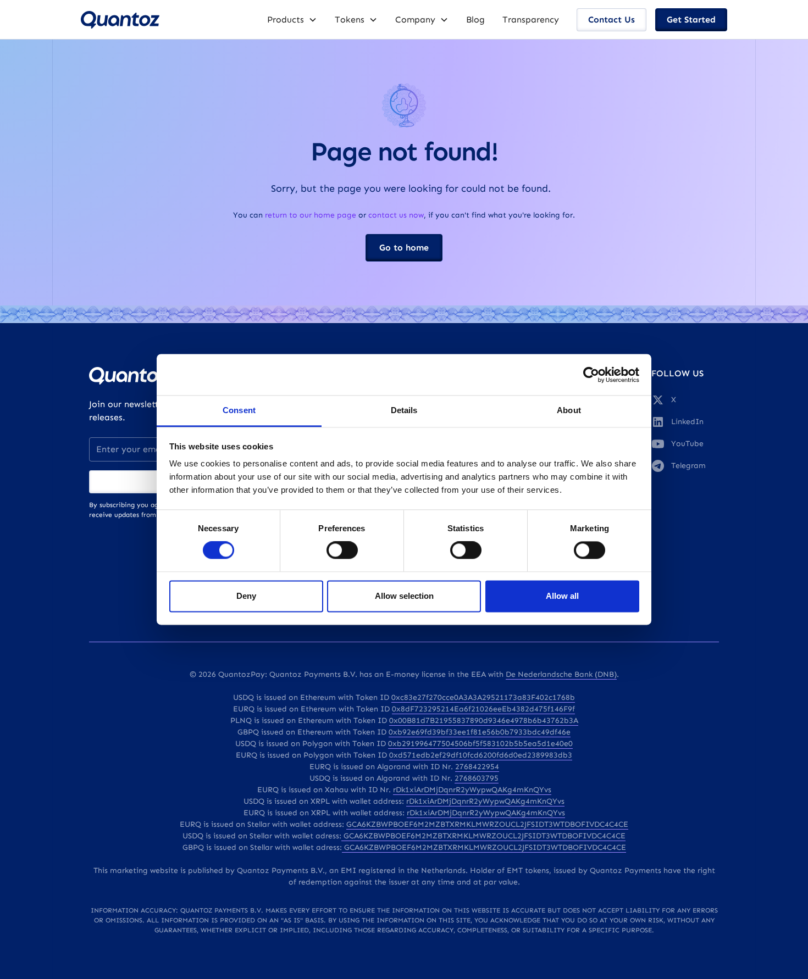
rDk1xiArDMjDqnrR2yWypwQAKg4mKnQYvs (472, 789)
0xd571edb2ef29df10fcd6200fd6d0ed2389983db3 (480, 755)
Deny (246, 595)
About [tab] (569, 410)
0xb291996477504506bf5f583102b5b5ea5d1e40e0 (480, 743)
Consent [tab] (239, 410)
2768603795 (477, 778)
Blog (475, 19)
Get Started (691, 19)
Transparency (530, 19)
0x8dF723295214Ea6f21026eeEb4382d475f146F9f (483, 709)
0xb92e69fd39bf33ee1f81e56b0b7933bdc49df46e (480, 732)
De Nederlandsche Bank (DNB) (561, 674)
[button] (292, 20)
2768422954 (477, 766)
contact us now (396, 215)
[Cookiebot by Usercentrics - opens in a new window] (591, 374)
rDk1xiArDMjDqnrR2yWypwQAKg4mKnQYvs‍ (486, 812)
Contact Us (611, 19)
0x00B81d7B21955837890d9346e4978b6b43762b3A (483, 720)
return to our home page (310, 215)
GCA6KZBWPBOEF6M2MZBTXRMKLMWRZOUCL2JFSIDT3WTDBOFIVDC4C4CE (487, 824)
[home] (120, 20)
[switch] (342, 550)
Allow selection (404, 595)
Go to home (404, 247)
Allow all (562, 595)
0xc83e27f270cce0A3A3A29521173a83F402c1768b (483, 697)
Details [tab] (404, 410)
